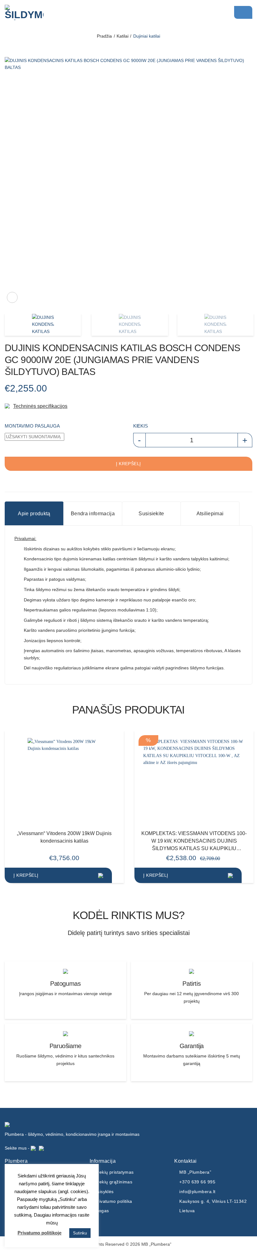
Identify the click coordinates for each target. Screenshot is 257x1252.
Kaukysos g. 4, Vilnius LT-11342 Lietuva (213, 1206)
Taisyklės (104, 1191)
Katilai (122, 36)
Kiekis (140, 426)
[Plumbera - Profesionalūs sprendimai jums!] (36, 12)
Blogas (102, 1210)
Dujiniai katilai (146, 36)
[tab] (34, 513)
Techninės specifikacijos (40, 406)
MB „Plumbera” (195, 1172)
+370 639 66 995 (197, 1181)
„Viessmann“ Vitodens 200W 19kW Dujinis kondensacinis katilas (64, 837)
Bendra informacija (93, 513)
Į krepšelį (128, 463)
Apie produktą (34, 513)
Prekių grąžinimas (113, 1181)
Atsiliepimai (210, 513)
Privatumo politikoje (39, 1232)
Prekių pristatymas (114, 1172)
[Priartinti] (12, 297)
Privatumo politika (113, 1201)
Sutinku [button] (80, 1233)
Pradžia (104, 36)
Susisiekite (151, 513)
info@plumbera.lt (197, 1191)
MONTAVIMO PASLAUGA (32, 426)
